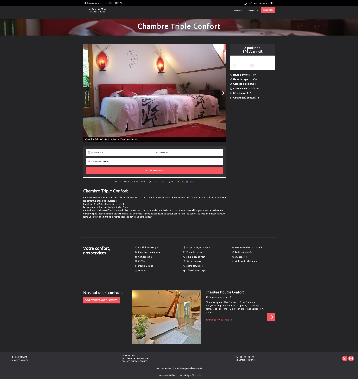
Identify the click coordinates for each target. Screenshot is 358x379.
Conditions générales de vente (188, 368)
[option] (154, 93)
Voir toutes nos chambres (101, 300)
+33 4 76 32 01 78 (246, 357)
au (157, 152)
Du (92, 152)
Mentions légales (163, 368)
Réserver (268, 10)
